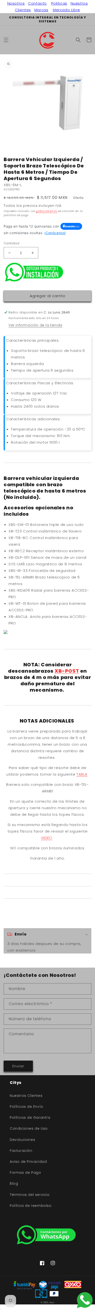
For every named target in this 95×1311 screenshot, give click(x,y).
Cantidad (11, 243)
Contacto (37, 3)
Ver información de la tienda (35, 325)
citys (51, 1302)
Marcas (41, 9)
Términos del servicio (30, 1194)
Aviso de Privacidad (28, 1161)
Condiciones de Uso (29, 1128)
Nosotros (16, 3)
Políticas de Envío (26, 1106)
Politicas (59, 3)
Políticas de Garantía (30, 1117)
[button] (6, 40)
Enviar (18, 1066)
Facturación (21, 1150)
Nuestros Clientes (26, 1095)
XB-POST (67, 671)
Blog (14, 1183)
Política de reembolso (31, 1205)
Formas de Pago (25, 1172)
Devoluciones (22, 1139)
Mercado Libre (66, 9)
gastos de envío (46, 211)
